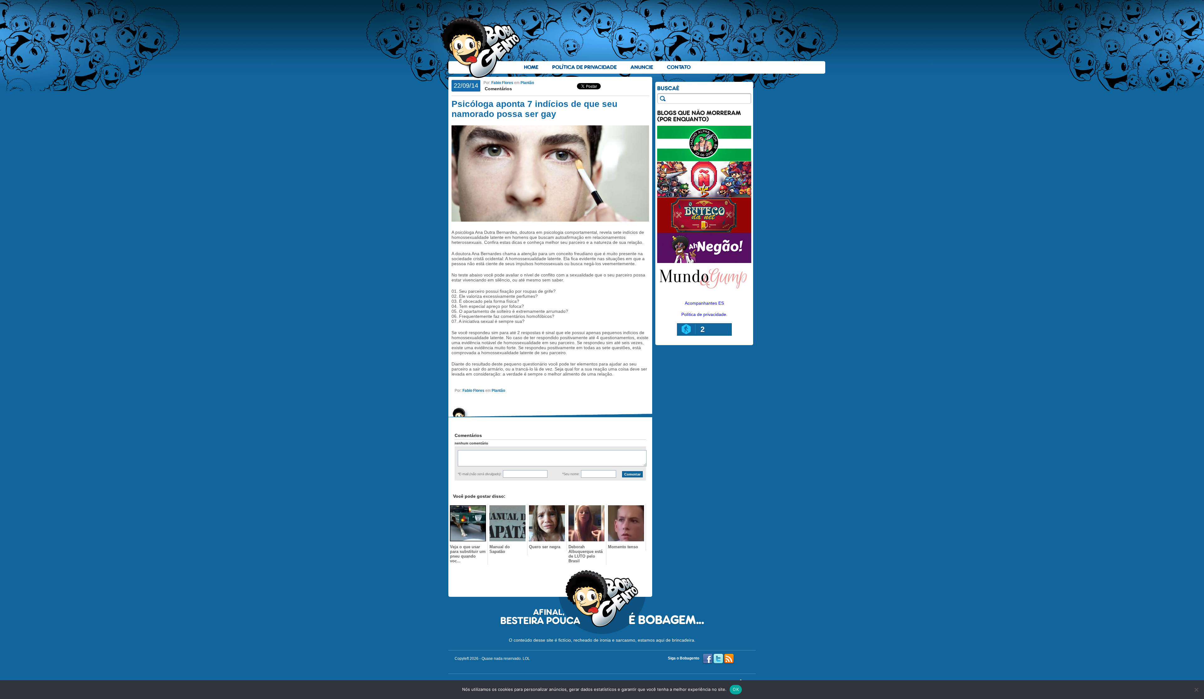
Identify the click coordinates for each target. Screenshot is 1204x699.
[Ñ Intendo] (704, 195)
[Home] (481, 47)
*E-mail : (480, 474)
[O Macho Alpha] (704, 159)
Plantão (527, 83)
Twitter (718, 659)
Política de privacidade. (704, 314)
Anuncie (642, 67)
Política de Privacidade (584, 67)
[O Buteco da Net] (704, 231)
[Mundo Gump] (704, 292)
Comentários (497, 88)
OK (736, 689)
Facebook (707, 659)
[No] (1196, 689)
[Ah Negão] (704, 261)
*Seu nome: (571, 474)
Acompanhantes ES (704, 303)
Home (531, 67)
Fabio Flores (502, 83)
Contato (679, 67)
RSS (729, 659)
